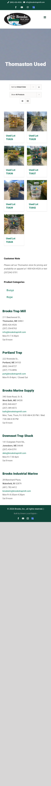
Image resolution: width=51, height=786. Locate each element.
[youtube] (23, 518)
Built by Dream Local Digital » (25, 513)
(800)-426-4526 (15, 2)
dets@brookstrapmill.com (14, 453)
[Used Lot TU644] (14, 224)
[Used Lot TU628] (37, 121)
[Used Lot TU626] (14, 121)
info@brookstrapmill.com (35, 2)
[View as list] (27, 101)
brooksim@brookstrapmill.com (16, 491)
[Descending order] (39, 87)
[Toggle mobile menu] (44, 17)
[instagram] (28, 518)
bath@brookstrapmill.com (14, 411)
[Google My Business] (32, 518)
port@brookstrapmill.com (14, 374)
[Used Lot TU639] (14, 190)
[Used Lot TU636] (14, 156)
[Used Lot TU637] (37, 156)
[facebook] (18, 518)
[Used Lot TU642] (37, 190)
